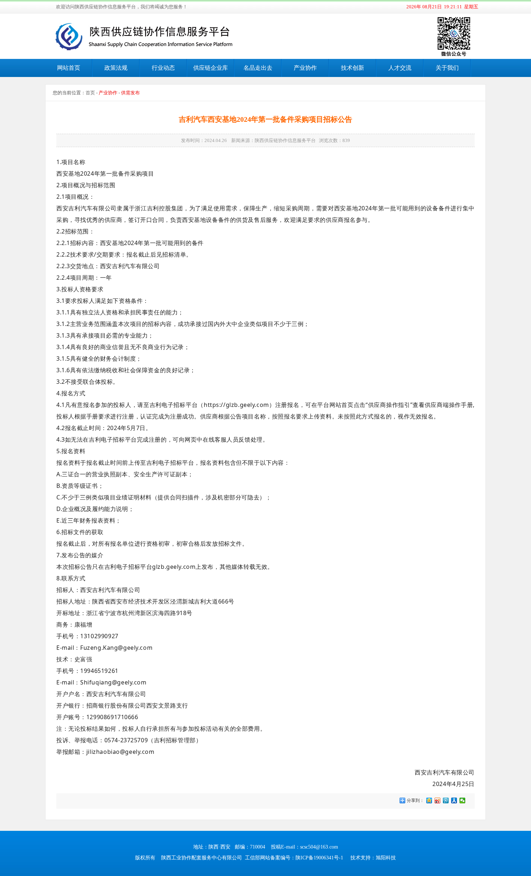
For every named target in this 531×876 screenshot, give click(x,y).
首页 (90, 92)
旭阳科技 (386, 857)
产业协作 (305, 68)
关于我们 (447, 68)
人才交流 (399, 68)
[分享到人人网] (454, 800)
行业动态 (163, 68)
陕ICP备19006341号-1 (319, 857)
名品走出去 (257, 68)
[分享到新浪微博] (438, 800)
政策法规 (116, 68)
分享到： (415, 800)
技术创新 (352, 68)
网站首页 (68, 68)
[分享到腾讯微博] (446, 800)
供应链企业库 (210, 68)
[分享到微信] (462, 800)
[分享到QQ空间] (429, 800)
